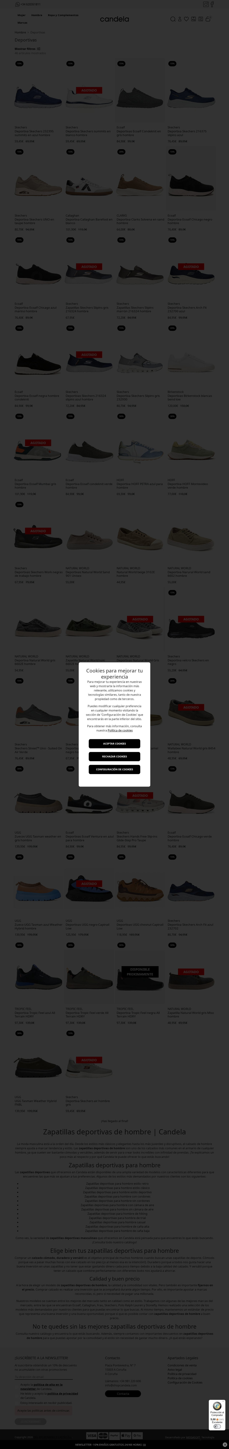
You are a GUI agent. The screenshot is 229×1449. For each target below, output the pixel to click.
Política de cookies (120, 731)
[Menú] (223, 1402)
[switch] (217, 1426)
